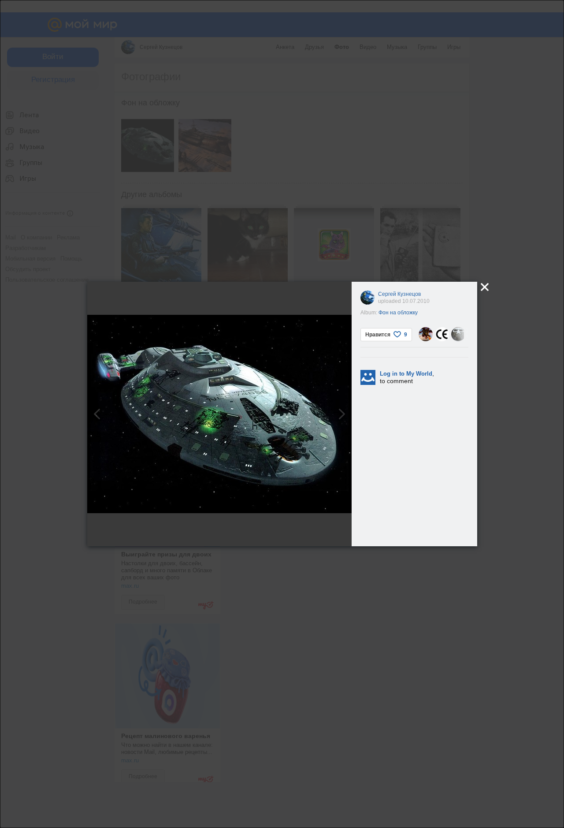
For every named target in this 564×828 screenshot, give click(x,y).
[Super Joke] (458, 334)
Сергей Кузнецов (399, 294)
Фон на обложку (398, 313)
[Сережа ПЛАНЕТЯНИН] (442, 334)
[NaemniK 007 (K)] (426, 334)
